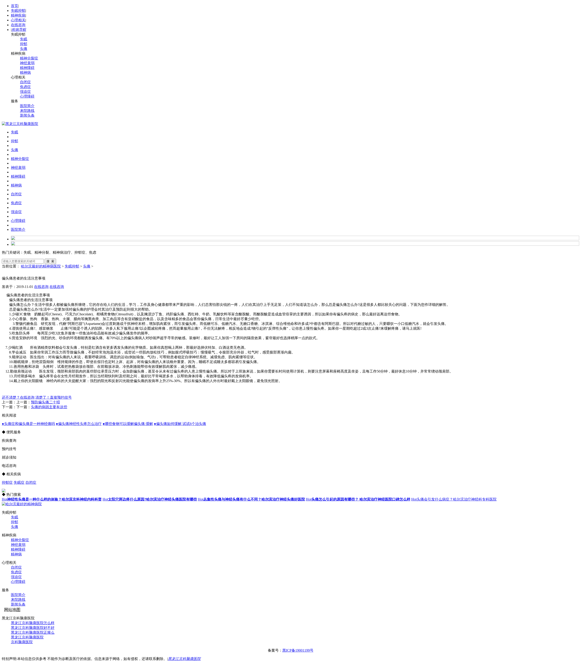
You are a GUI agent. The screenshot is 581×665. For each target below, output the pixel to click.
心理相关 (18, 20)
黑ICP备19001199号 (297, 650)
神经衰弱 (27, 63)
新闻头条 (27, 115)
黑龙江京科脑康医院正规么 (32, 632)
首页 (14, 6)
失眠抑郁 (18, 10)
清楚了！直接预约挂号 (53, 397)
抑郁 (23, 44)
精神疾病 (18, 15)
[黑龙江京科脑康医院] (20, 124)
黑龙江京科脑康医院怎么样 (32, 623)
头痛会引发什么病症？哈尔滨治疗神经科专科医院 (454, 499)
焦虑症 (25, 87)
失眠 (23, 39)
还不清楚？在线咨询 (18, 397)
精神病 (25, 72)
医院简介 (27, 106)
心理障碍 (27, 96)
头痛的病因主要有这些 (49, 407)
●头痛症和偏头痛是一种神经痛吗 (28, 424)
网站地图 (12, 609)
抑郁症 (7, 482)
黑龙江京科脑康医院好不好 (32, 628)
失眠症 (19, 482)
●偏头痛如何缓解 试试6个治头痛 (180, 424)
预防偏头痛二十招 (45, 402)
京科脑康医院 (22, 642)
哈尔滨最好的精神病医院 (41, 266)
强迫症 (25, 91)
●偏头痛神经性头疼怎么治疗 (79, 424)
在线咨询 (18, 25)
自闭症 (25, 82)
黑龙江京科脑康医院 (27, 637)
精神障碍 (27, 68)
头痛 (23, 49)
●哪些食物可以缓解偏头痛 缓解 (128, 424)
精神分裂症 (29, 58)
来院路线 (27, 111)
